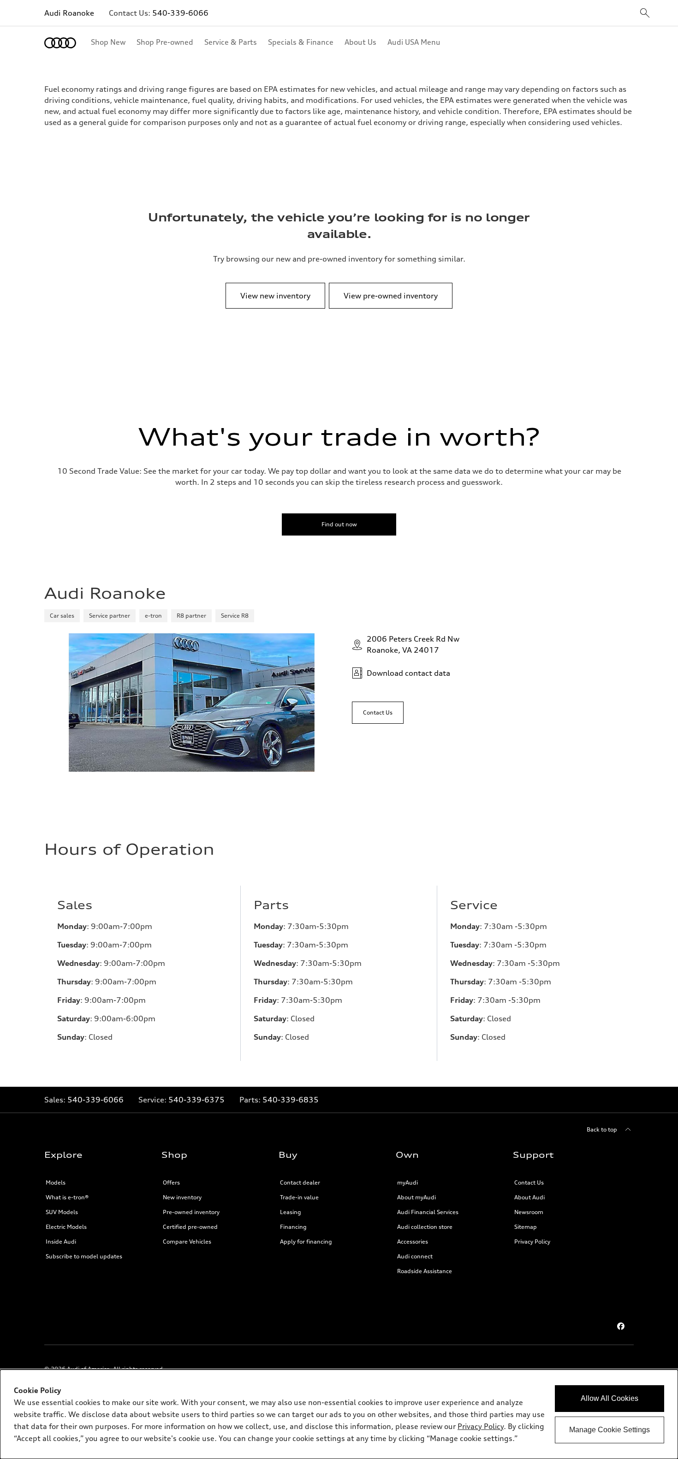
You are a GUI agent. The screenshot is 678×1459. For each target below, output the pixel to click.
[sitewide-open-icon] (644, 13)
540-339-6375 (196, 1099)
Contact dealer (300, 1182)
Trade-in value (299, 1197)
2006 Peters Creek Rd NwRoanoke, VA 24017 (413, 644)
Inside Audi (61, 1241)
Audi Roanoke (69, 13)
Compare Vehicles (187, 1241)
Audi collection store (424, 1226)
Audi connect (415, 1256)
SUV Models (62, 1212)
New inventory (182, 1197)
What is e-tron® (67, 1197)
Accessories (412, 1241)
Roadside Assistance (424, 1271)
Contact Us (529, 1182)
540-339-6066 (180, 13)
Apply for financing (306, 1241)
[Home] (60, 42)
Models (55, 1182)
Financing (293, 1226)
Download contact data (408, 673)
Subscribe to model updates (84, 1256)
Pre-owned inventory (191, 1212)
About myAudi (416, 1197)
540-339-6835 (290, 1099)
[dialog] (339, 1414)
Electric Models (66, 1226)
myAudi (407, 1182)
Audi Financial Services (427, 1212)
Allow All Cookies (609, 1398)
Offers (171, 1182)
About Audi (529, 1197)
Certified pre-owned (190, 1226)
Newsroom (528, 1212)
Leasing (290, 1212)
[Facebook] (621, 1326)
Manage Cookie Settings (609, 1430)
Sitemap (525, 1226)
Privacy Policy (532, 1241)
